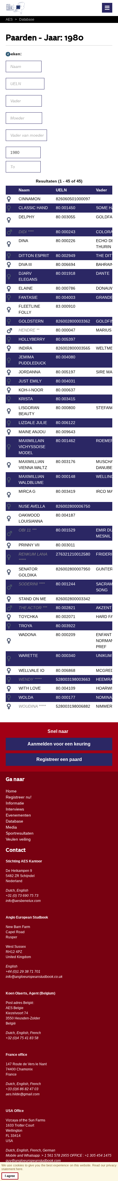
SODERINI (32, 584)
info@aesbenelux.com (23, 901)
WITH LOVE (30, 688)
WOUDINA (32, 706)
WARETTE (28, 655)
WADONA (27, 634)
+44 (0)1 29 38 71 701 (23, 972)
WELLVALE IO (31, 670)
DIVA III (25, 264)
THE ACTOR (33, 607)
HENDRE (29, 330)
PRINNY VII (29, 545)
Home (11, 791)
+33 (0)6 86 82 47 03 (22, 1089)
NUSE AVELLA (32, 506)
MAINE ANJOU (32, 431)
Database (24, 19)
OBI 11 (27, 530)
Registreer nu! (19, 797)
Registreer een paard (59, 759)
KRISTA (26, 399)
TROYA (25, 625)
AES (9, 19)
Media (11, 827)
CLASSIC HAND (33, 207)
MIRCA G (27, 491)
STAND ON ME (32, 599)
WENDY (30, 679)
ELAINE (26, 288)
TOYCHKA (28, 616)
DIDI (26, 231)
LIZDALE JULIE (33, 422)
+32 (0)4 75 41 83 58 (22, 1038)
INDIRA (25, 348)
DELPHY (26, 217)
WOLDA (26, 697)
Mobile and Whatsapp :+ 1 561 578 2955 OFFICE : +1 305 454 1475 (58, 1155)
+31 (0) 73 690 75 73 (22, 896)
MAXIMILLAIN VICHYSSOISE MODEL (32, 446)
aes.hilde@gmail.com (23, 1094)
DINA (23, 240)
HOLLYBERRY (32, 339)
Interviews (15, 809)
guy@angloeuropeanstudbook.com (33, 1161)
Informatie (15, 803)
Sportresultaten (20, 833)
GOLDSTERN (31, 321)
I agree (10, 1176)
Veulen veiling (18, 839)
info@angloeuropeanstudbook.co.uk (34, 977)
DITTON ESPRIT (34, 255)
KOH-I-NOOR (31, 390)
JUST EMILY (30, 381)
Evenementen (18, 815)
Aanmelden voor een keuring (59, 743)
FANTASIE (28, 297)
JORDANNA (29, 372)
